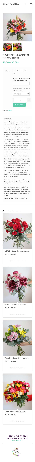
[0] (25, 4)
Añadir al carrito (19, 104)
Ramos (10, 110)
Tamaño (8, 70)
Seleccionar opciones (18, 261)
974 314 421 (17, 441)
